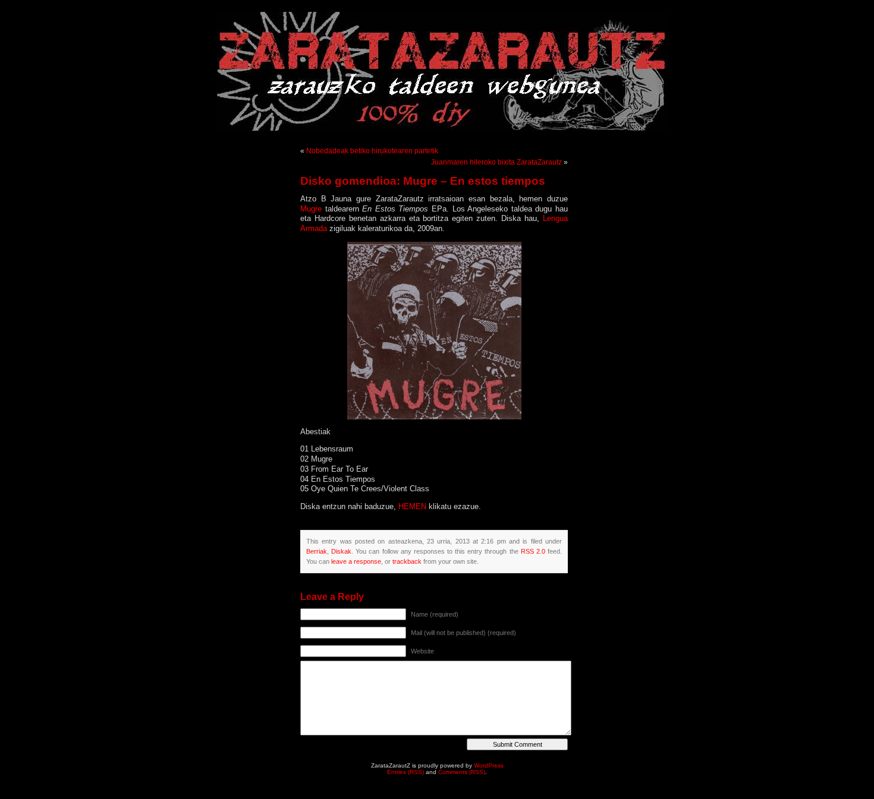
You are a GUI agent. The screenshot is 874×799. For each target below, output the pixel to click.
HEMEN (413, 507)
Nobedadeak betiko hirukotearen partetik (372, 151)
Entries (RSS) (405, 772)
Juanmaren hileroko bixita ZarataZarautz (496, 162)
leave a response (356, 561)
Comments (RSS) (461, 772)
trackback (407, 561)
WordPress (489, 765)
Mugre (312, 209)
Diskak (341, 551)
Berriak (316, 551)
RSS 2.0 (533, 551)
